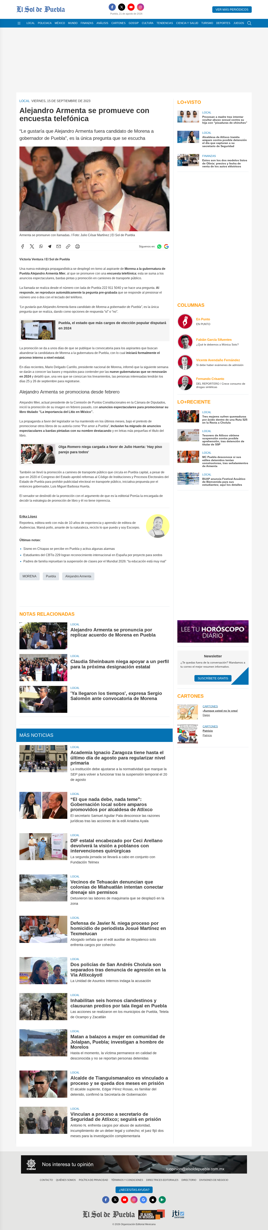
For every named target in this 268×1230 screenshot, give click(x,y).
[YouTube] (131, 7)
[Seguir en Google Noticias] (166, 246)
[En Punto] (185, 321)
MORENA (29, 576)
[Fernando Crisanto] (185, 383)
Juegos (238, 23)
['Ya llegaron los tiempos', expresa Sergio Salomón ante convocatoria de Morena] (43, 699)
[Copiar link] (68, 246)
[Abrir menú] (19, 23)
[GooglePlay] (162, 1199)
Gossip (134, 23)
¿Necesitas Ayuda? (134, 1189)
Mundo (72, 23)
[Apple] (152, 1199)
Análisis (102, 23)
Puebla (51, 576)
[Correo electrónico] (59, 246)
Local (30, 23)
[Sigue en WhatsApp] (159, 246)
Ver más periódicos (232, 9)
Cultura (147, 23)
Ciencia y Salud (187, 23)
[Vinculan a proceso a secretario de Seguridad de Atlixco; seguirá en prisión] (43, 1125)
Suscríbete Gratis (213, 678)
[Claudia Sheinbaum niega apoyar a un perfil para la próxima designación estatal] (43, 667)
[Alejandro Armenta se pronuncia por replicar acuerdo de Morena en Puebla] (43, 635)
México (60, 23)
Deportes (223, 23)
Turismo (207, 23)
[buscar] (249, 23)
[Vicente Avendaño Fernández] (185, 362)
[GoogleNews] (143, 1199)
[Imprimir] (77, 246)
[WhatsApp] (41, 246)
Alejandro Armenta (78, 576)
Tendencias (165, 23)
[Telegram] (49, 246)
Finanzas (87, 23)
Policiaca (45, 23)
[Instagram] (140, 7)
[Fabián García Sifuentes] (185, 342)
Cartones (118, 23)
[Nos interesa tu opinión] (134, 1164)
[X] (121, 7)
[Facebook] (112, 7)
